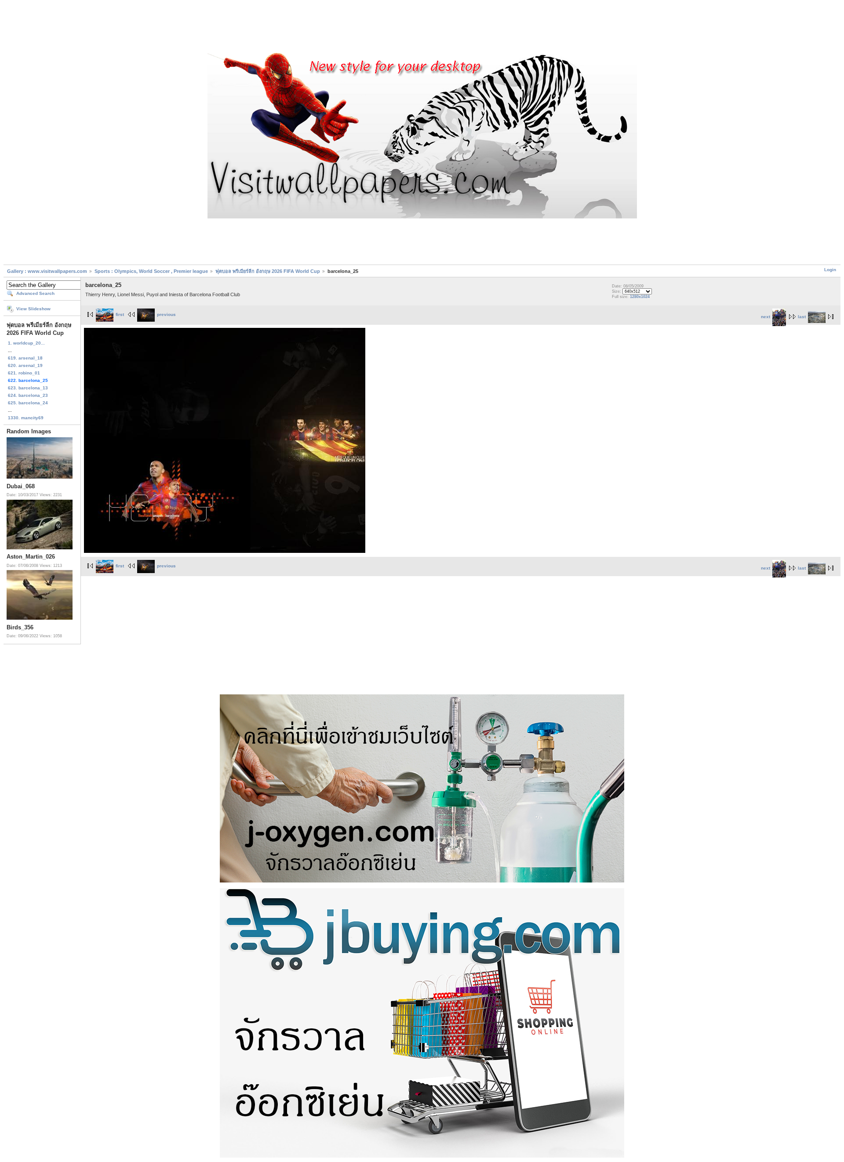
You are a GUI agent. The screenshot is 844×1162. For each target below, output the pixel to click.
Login (830, 269)
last (802, 316)
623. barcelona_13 (28, 387)
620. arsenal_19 (25, 365)
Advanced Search (35, 293)
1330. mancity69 (26, 417)
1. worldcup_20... (26, 343)
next (765, 316)
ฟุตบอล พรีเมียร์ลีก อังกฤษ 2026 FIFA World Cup (267, 271)
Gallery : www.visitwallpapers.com (47, 271)
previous (166, 314)
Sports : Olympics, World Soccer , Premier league (151, 271)
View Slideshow (33, 308)
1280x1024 (640, 296)
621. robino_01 (24, 372)
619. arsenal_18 (25, 358)
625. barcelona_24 (28, 402)
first (120, 314)
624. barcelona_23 (28, 395)
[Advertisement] (422, 27)
